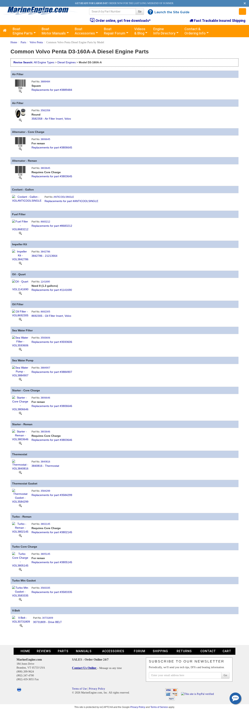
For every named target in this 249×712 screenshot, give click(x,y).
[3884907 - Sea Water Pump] (20, 371)
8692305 (45, 311)
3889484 (45, 81)
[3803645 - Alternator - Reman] (20, 170)
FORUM (139, 651)
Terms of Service (159, 707)
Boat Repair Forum (114, 31)
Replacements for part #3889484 (52, 89)
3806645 (45, 139)
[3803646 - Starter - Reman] (20, 435)
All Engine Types (44, 62)
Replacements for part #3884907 (52, 371)
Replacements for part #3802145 (52, 532)
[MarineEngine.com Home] (41, 11)
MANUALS (84, 651)
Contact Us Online (84, 668)
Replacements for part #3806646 (52, 406)
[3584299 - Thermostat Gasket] (20, 495)
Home (14, 42)
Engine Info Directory (164, 31)
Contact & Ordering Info (195, 31)
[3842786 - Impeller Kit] (20, 255)
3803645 (45, 168)
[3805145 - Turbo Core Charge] (20, 559)
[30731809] (21, 625)
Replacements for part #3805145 (52, 562)
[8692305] (20, 319)
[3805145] (20, 569)
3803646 (45, 431)
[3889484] (20, 91)
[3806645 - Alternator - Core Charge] (20, 141)
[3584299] (20, 505)
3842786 (45, 251)
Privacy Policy (97, 688)
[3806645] (20, 148)
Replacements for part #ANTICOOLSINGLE (71, 201)
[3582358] (20, 120)
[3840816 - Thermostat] (20, 464)
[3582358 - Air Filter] (20, 112)
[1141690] (20, 293)
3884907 (45, 367)
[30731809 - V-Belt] (21, 619)
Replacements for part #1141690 (52, 289)
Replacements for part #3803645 (52, 176)
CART (227, 651)
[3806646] (20, 413)
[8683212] (20, 233)
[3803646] (20, 443)
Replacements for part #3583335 (52, 592)
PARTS (63, 651)
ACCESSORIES (113, 651)
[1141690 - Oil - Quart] (20, 285)
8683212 (45, 221)
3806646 (45, 397)
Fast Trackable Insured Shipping (219, 21)
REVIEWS (44, 651)
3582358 (45, 110)
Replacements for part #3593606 (52, 341)
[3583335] (20, 599)
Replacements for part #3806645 (52, 147)
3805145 (45, 554)
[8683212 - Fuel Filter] (20, 225)
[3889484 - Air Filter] (20, 84)
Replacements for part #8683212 (52, 225)
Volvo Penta (36, 42)
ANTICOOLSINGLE (63, 197)
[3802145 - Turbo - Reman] (20, 527)
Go (139, 11)
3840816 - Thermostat (45, 465)
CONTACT (208, 651)
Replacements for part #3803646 (52, 439)
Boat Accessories (85, 31)
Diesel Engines (66, 62)
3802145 (45, 524)
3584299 (45, 491)
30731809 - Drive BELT (47, 622)
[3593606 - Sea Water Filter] (20, 341)
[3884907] (20, 379)
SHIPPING (160, 651)
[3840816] (20, 472)
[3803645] (20, 177)
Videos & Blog (139, 31)
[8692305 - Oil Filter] (20, 313)
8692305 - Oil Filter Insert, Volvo (51, 315)
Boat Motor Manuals (54, 31)
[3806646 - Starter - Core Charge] (20, 403)
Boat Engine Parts (23, 31)
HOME (25, 651)
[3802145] (20, 535)
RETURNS (184, 651)
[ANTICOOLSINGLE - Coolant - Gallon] (26, 198)
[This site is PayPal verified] (198, 693)
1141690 (45, 281)
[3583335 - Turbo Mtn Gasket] (20, 591)
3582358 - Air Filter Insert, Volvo (51, 118)
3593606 (45, 337)
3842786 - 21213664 (44, 255)
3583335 (45, 588)
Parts (23, 42)
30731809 (47, 618)
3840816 (45, 461)
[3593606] (20, 349)
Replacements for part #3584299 (52, 495)
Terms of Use (79, 688)
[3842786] (20, 263)
